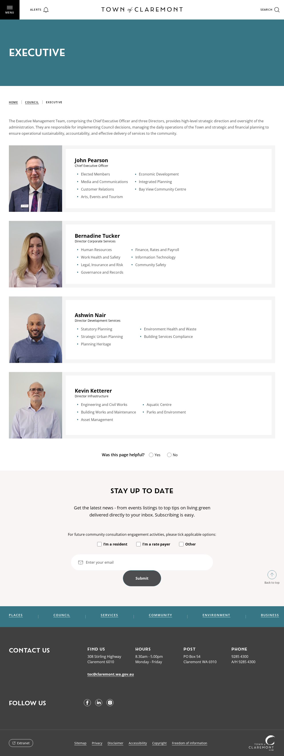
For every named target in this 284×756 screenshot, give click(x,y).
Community (160, 615)
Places (16, 615)
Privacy (97, 743)
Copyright (159, 743)
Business (270, 615)
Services (109, 615)
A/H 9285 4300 (243, 661)
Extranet (23, 743)
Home (13, 102)
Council (32, 102)
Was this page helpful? (123, 454)
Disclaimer (115, 743)
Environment (216, 615)
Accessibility (138, 743)
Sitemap (80, 743)
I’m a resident (115, 544)
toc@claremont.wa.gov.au (110, 674)
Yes (157, 454)
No (175, 454)
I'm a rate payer (156, 544)
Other (190, 544)
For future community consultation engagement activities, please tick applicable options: (142, 534)
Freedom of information (189, 743)
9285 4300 (239, 656)
